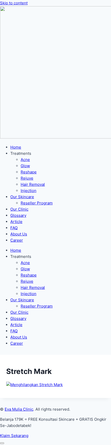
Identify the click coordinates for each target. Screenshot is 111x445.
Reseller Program (37, 203)
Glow (25, 165)
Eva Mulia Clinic (19, 409)
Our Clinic (19, 209)
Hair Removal (33, 184)
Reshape (29, 172)
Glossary (18, 215)
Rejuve (27, 178)
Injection (28, 190)
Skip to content (14, 3)
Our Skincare (22, 196)
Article (16, 221)
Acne (25, 159)
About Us (18, 234)
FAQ (14, 227)
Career (16, 240)
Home (15, 147)
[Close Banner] (2, 443)
